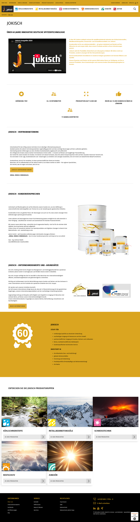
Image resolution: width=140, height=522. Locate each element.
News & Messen (22, 3)
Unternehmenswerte (14, 504)
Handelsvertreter (70, 3)
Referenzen (12, 3)
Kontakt (36, 502)
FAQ (9, 513)
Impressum (63, 502)
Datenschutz (63, 507)
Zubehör (108, 9)
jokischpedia (59, 3)
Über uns (4, 3)
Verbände (10, 507)
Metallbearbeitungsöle (48, 9)
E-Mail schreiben (103, 503)
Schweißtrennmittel (71, 9)
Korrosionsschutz (92, 9)
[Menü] (137, 513)
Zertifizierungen (12, 510)
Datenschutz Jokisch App (67, 510)
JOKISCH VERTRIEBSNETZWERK (22, 170)
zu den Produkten (11, 437)
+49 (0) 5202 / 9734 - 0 (105, 499)
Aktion (119, 9)
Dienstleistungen (34, 3)
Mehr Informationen (17, 306)
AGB (61, 504)
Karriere (36, 510)
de (135, 3)
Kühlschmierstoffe (25, 9)
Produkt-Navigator (48, 3)
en (137, 3)
